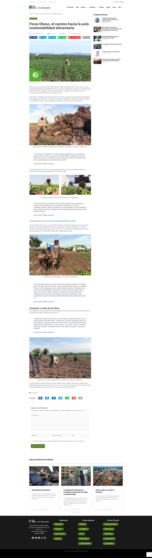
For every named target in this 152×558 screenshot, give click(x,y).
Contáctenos (32, 2)
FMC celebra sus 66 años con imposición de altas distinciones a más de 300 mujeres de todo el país (112, 29)
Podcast (58, 538)
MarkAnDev (85, 551)
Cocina (114, 7)
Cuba (77, 7)
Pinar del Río (70, 7)
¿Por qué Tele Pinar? (41, 2)
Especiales (58, 524)
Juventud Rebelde (85, 543)
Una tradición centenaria (41, 490)
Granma (82, 524)
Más (120, 7)
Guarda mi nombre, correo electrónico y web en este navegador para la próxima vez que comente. (59, 441)
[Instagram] (44, 537)
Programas (92, 7)
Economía (34, 18)
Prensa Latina (84, 538)
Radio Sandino (109, 543)
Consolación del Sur (59, 97)
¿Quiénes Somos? (52, 2)
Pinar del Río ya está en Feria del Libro (112, 44)
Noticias (83, 7)
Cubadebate (83, 529)
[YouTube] (120, 2)
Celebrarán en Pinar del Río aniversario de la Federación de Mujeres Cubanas (110, 19)
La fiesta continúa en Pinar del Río (110, 51)
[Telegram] (123, 2)
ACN (81, 534)
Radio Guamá (108, 529)
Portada (31, 13)
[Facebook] (115, 2)
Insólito (108, 7)
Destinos (101, 7)
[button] (112, 2)
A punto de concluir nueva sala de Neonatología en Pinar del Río (58, 221)
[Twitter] (118, 2)
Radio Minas (108, 534)
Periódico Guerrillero (110, 524)
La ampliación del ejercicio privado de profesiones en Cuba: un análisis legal (76, 492)
